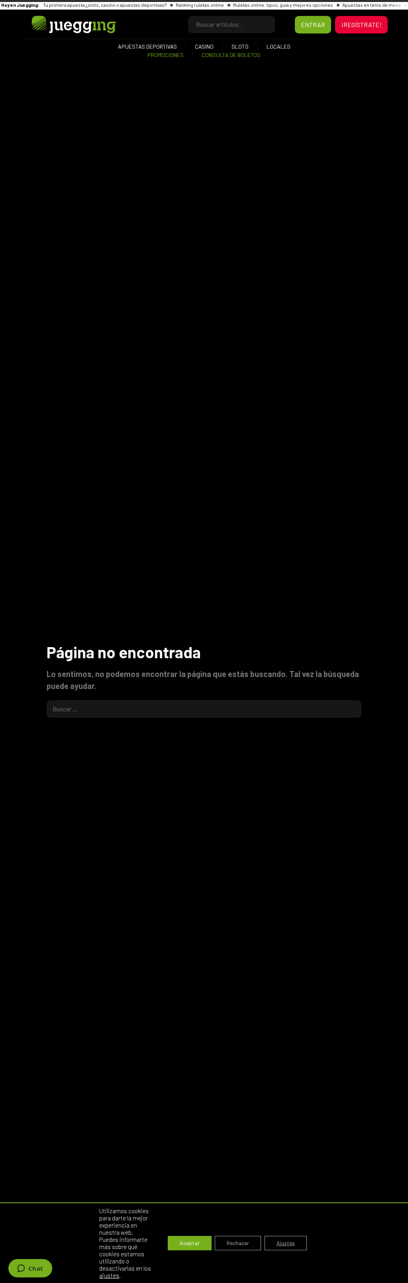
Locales (278, 46)
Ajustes (286, 1243)
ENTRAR (313, 24)
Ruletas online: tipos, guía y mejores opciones (283, 5)
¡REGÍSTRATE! (361, 24)
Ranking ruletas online (200, 5)
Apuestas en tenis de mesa (372, 5)
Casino (204, 46)
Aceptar (190, 1243)
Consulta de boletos (231, 54)
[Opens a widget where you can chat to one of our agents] (30, 1269)
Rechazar (238, 1243)
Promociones (165, 54)
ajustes (109, 1275)
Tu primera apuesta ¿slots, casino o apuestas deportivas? (105, 5)
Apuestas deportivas (147, 46)
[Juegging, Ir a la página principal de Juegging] (60, 25)
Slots (240, 46)
